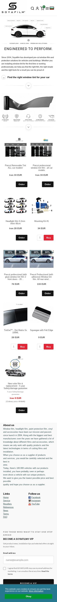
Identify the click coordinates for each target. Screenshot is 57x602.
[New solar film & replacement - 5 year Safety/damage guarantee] (19, 357)
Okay (28, 596)
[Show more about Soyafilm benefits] (28, 127)
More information (36, 591)
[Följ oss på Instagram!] (29, 501)
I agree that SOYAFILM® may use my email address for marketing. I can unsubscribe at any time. (30, 571)
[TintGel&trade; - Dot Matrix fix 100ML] (19, 304)
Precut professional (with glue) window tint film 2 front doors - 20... (15, 276)
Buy (48, 237)
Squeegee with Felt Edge (41, 330)
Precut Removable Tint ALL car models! (15, 166)
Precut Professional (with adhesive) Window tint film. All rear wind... (41, 276)
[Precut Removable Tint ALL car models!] (19, 139)
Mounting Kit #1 (41, 221)
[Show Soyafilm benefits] (28, 117)
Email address (9, 553)
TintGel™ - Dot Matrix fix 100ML (15, 331)
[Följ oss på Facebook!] (29, 497)
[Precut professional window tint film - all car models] (45, 140)
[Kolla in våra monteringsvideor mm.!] (29, 504)
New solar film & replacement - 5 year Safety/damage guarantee (15, 385)
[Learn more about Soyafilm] (28, 85)
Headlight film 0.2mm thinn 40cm (15, 222)
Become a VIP (28, 583)
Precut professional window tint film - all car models (41, 167)
